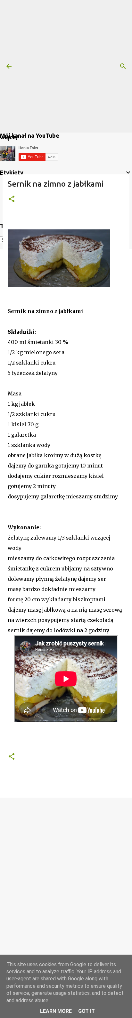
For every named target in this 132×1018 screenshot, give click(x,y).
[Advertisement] (66, 66)
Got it (86, 1011)
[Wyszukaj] (123, 66)
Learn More (56, 1011)
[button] (11, 199)
